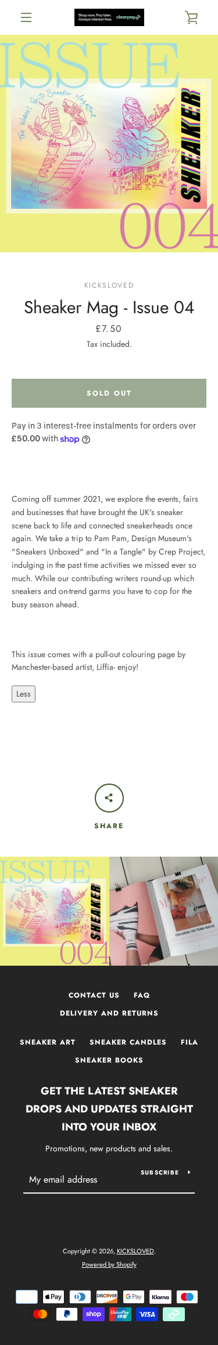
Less (23, 693)
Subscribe (160, 1172)
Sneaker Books (109, 1060)
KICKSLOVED (135, 1251)
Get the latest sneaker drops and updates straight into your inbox (109, 1108)
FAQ (142, 995)
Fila (189, 1042)
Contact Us (94, 995)
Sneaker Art (48, 1042)
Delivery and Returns (109, 1013)
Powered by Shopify (109, 1264)
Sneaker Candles (128, 1042)
